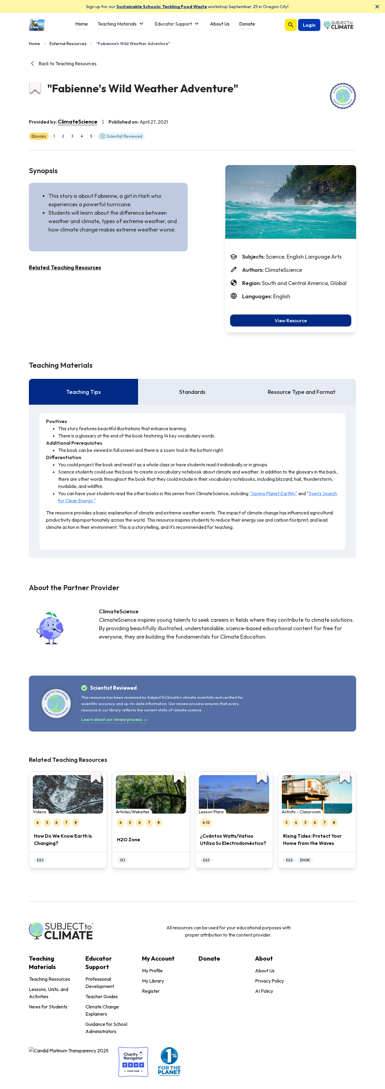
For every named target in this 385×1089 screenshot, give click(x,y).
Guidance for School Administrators (106, 1027)
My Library (153, 981)
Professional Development (99, 982)
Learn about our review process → (114, 719)
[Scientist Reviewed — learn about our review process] (343, 96)
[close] (377, 6)
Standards (192, 391)
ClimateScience (77, 121)
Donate (209, 958)
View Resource (291, 320)
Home (34, 43)
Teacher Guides (101, 996)
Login (309, 25)
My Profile (152, 971)
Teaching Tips (83, 391)
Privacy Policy (269, 981)
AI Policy (264, 991)
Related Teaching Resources (65, 267)
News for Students (48, 1007)
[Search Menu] (291, 25)
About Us (265, 971)
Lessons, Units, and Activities (48, 992)
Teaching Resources (49, 979)
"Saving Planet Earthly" (273, 493)
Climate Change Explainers (102, 1010)
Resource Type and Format (301, 391)
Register (151, 991)
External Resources (68, 43)
